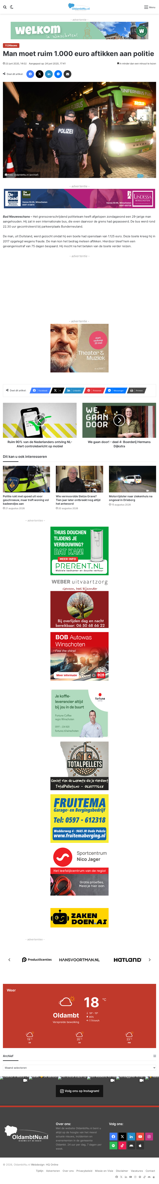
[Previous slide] (9, 959)
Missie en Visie (104, 1170)
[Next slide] (149, 959)
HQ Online (52, 1164)
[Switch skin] (12, 8)
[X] (39, 74)
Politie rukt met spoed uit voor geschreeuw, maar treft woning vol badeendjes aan (26, 500)
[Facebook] (30, 74)
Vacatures (137, 1170)
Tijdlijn (39, 1170)
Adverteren (53, 1170)
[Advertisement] (79, 285)
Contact (150, 1170)
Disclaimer (122, 1170)
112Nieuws (11, 45)
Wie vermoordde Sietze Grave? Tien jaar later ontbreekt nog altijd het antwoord (78, 500)
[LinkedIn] (49, 74)
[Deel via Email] (67, 74)
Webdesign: (38, 1164)
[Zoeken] (5, 8)
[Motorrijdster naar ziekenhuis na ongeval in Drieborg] (132, 479)
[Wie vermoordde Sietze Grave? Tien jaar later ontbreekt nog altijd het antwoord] (79, 479)
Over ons (68, 1170)
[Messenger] (58, 74)
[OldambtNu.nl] (79, 7)
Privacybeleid (84, 1170)
